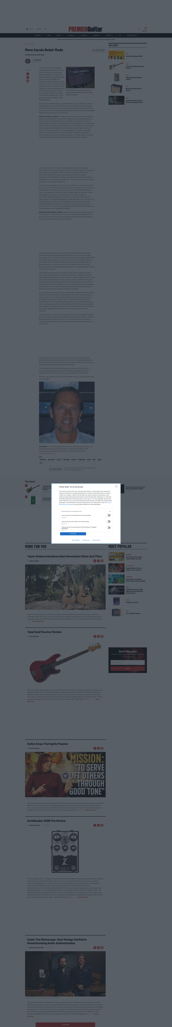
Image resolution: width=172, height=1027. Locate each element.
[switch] (108, 515)
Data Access (86, 540)
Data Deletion (76, 540)
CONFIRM (73, 533)
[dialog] (86, 514)
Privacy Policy (96, 540)
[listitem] (86, 511)
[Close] (117, 487)
